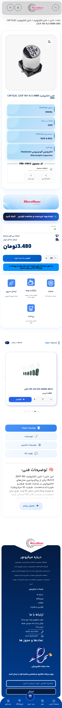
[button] (49, 42)
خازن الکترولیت (40, 20)
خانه (58, 20)
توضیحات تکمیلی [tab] (28, 445)
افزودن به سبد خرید (22, 258)
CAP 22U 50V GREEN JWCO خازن (38, 389)
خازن (52, 20)
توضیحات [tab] (29, 436)
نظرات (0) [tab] (29, 453)
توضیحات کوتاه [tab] (29, 428)
